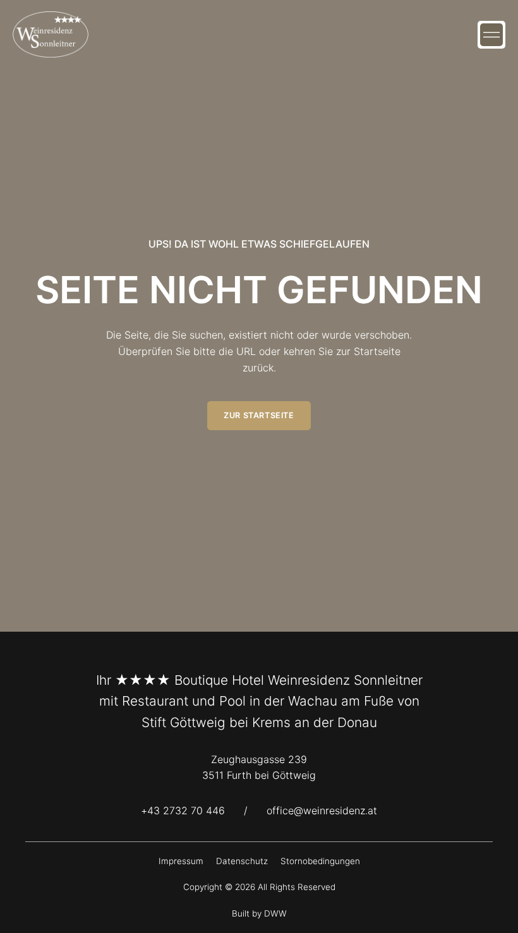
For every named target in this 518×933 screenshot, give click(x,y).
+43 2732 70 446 (183, 810)
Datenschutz (242, 861)
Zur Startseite (259, 415)
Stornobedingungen (320, 861)
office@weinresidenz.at (322, 810)
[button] (491, 35)
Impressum (181, 861)
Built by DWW (259, 913)
